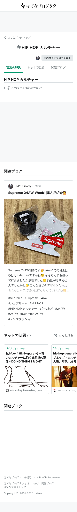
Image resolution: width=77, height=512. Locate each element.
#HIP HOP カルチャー (22, 308)
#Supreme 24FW (31, 313)
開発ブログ (47, 483)
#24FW (13, 313)
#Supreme (15, 298)
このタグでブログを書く (57, 57)
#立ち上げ (46, 308)
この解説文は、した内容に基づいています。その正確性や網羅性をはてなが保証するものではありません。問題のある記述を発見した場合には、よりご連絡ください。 (23, 88)
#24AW (60, 308)
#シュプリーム (17, 303)
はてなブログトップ (15, 486)
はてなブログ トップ (19, 37)
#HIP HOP (36, 303)
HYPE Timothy (23, 186)
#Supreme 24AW (36, 298)
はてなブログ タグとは (16, 483)
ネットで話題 (36, 67)
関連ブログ (58, 67)
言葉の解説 (13, 67)
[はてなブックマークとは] (29, 335)
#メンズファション (20, 319)
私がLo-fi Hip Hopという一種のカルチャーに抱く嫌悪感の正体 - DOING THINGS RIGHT (26, 357)
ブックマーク (15, 348)
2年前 (37, 186)
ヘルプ (35, 483)
